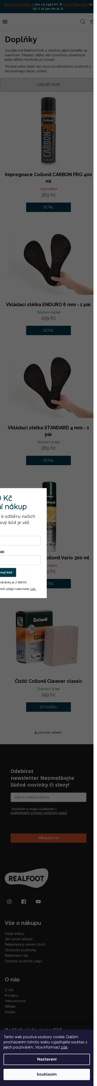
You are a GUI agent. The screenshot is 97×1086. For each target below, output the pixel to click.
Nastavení (47, 1059)
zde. (33, 589)
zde (64, 1047)
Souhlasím (47, 1074)
